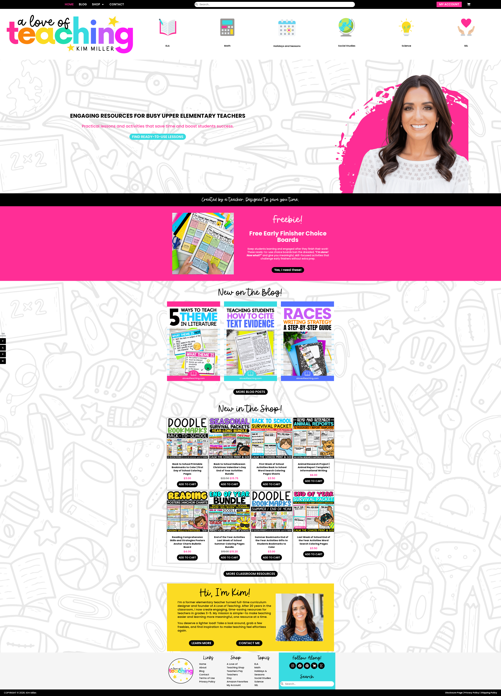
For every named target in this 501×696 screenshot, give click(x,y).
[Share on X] (3, 348)
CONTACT (116, 4)
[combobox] (275, 4)
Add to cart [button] (187, 484)
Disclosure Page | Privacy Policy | (463, 692)
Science (406, 45)
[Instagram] (292, 665)
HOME (69, 4)
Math (227, 45)
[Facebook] (300, 665)
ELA (168, 45)
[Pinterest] (307, 665)
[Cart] (468, 4)
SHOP (96, 4)
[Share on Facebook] (3, 341)
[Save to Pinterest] (3, 354)
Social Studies (346, 45)
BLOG (83, 4)
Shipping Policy (489, 692)
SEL (466, 45)
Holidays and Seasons (286, 46)
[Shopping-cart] (314, 665)
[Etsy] (321, 665)
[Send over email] (3, 361)
